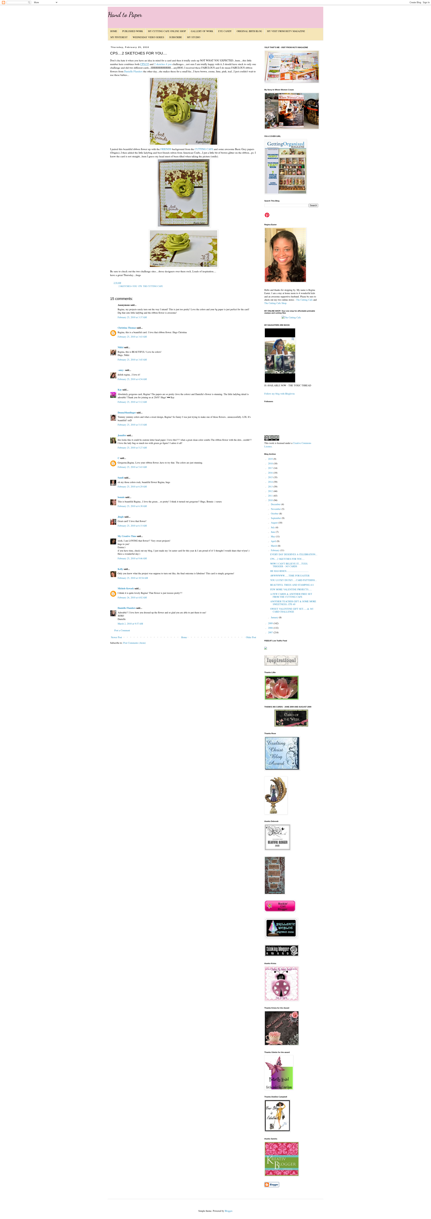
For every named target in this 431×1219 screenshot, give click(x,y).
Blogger (228, 1210)
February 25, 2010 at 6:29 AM (132, 486)
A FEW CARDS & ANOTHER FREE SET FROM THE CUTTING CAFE (291, 595)
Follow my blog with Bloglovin (279, 393)
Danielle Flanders (133, 71)
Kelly (120, 569)
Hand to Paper (125, 14)
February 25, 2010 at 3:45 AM (132, 359)
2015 (270, 477)
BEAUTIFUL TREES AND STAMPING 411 (292, 584)
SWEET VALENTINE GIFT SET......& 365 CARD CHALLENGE (291, 610)
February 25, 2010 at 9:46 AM (132, 558)
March (274, 545)
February (275, 550)
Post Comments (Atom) (134, 642)
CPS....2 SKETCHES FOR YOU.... (287, 558)
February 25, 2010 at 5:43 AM (132, 467)
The (298, 299)
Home (184, 637)
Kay (120, 389)
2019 (270, 458)
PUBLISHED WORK (132, 31)
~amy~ (121, 370)
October (275, 513)
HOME (113, 31)
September (276, 518)
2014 (270, 481)
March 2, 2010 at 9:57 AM (130, 623)
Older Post (251, 637)
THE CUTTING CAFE (153, 286)
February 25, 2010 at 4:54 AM (132, 379)
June (273, 531)
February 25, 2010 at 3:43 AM (132, 336)
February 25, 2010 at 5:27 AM (132, 447)
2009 (270, 623)
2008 (270, 627)
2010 (270, 500)
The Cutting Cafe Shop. (275, 303)
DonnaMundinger (127, 412)
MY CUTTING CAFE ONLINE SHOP (167, 31)
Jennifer (122, 435)
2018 (270, 463)
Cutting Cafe (307, 299)
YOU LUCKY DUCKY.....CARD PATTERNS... (293, 580)
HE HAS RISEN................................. (289, 571)
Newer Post (116, 637)
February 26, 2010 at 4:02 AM (132, 597)
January (275, 617)
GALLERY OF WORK (202, 31)
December (276, 504)
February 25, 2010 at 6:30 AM (132, 506)
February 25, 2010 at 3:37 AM (132, 317)
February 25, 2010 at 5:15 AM (132, 424)
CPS (140, 286)
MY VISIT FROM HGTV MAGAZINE (286, 31)
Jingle (121, 516)
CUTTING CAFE (204, 149)
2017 (270, 468)
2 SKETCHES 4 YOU (128, 286)
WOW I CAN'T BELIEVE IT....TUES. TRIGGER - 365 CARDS (289, 565)
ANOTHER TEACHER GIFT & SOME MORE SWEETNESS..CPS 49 (293, 603)
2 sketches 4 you (163, 64)
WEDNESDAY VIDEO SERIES (148, 37)
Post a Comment (122, 630)
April (274, 541)
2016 (270, 472)
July (273, 527)
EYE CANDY (225, 31)
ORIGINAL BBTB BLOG (249, 31)
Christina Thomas (127, 327)
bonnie (121, 497)
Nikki (120, 347)
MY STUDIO (193, 37)
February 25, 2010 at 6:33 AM (132, 525)
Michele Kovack (126, 588)
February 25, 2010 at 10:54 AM (133, 577)
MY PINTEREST (119, 37)
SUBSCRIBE (175, 37)
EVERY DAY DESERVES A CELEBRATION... (293, 554)
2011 (270, 495)
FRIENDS (165, 149)
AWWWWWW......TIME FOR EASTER (289, 575)
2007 (270, 632)
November (276, 509)
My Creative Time (127, 536)
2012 (270, 491)
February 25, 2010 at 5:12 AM (132, 401)
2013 (270, 486)
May (273, 536)
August (274, 522)
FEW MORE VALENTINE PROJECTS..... (291, 589)
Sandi (121, 477)
